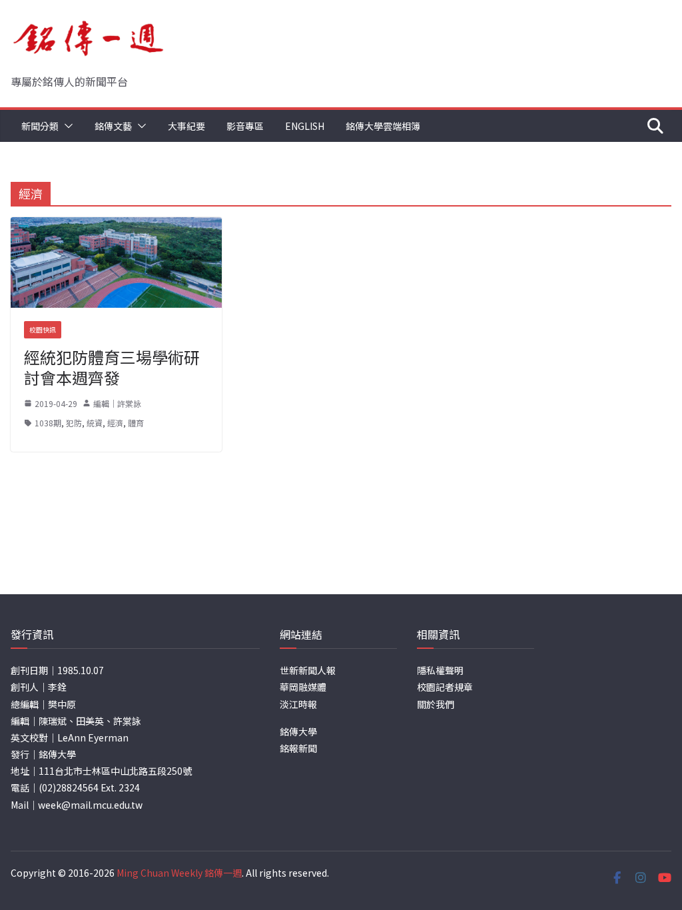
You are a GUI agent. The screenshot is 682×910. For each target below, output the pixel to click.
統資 (95, 422)
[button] (66, 126)
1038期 (48, 422)
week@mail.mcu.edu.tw (90, 804)
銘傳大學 (298, 731)
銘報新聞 (298, 748)
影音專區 (245, 126)
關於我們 (435, 704)
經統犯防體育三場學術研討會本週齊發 (112, 367)
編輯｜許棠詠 (117, 403)
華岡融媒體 (303, 686)
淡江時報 (298, 704)
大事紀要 (186, 126)
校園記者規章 (445, 686)
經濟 (115, 422)
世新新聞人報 (308, 670)
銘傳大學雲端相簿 (383, 126)
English (304, 126)
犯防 (74, 422)
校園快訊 (42, 329)
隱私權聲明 (440, 670)
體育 (136, 422)
